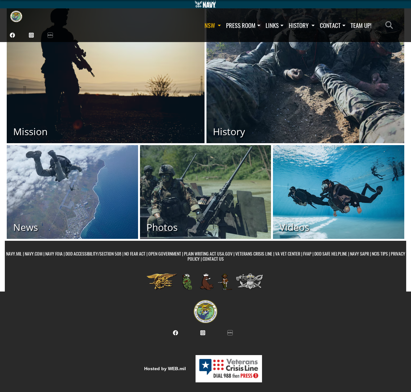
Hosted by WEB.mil (165, 368)
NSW (210, 25)
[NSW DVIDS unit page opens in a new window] (50, 34)
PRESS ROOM (241, 25)
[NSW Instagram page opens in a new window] (31, 34)
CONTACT (330, 25)
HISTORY (299, 25)
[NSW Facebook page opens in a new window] (12, 34)
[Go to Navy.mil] (205, 4)
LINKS (272, 25)
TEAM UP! (361, 25)
